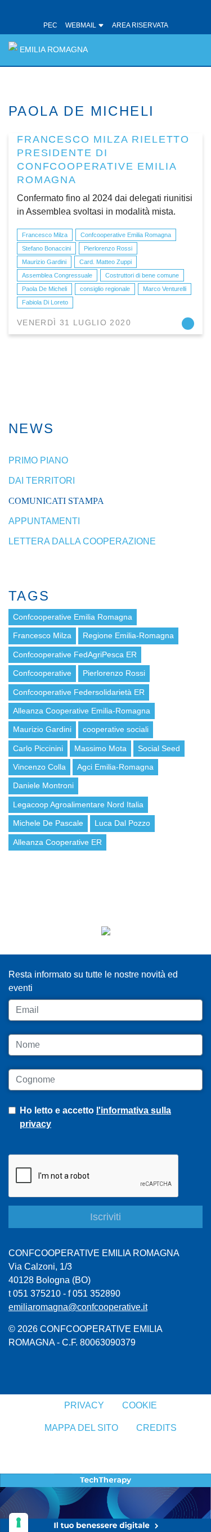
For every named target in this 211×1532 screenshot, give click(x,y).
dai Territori (41, 480)
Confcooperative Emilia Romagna (125, 234)
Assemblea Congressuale (57, 275)
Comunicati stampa (56, 501)
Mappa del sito (81, 1428)
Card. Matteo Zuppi (105, 261)
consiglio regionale (105, 288)
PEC (50, 25)
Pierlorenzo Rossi (108, 248)
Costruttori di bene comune (142, 275)
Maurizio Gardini (44, 261)
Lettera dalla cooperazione (82, 541)
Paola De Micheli (44, 288)
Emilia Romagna (54, 50)
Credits (156, 1428)
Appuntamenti (44, 521)
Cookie (139, 1405)
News (31, 428)
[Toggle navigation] (188, 49)
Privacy (84, 1405)
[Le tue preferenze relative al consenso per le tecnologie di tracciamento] (18, 1522)
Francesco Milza (45, 234)
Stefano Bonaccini (46, 248)
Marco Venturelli (164, 288)
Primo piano (38, 460)
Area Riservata (140, 25)
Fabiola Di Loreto (45, 302)
